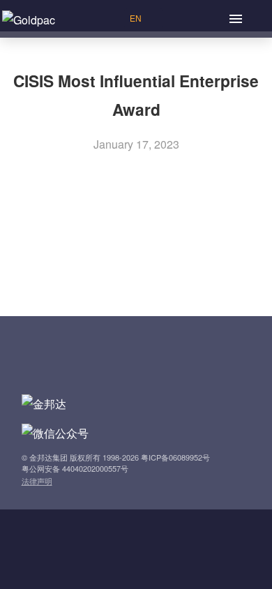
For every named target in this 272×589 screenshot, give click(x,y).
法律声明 (37, 480)
